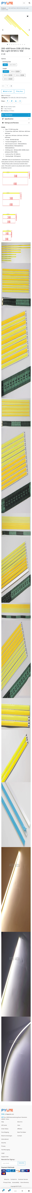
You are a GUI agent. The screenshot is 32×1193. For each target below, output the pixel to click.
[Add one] (11, 86)
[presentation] (2, 30)
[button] (7, 44)
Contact (19, 1135)
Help (2, 1121)
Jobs (18, 1125)
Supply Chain (5, 1156)
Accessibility (15, 1182)
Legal (2, 1153)
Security (3, 1142)
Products (3, 8)
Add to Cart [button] (8, 91)
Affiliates (19, 1128)
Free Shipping (5, 1132)
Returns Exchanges (6, 1135)
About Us (19, 1121)
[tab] (16, 115)
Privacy (3, 1146)
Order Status (4, 1128)
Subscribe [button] (21, 1163)
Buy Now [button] (20, 91)
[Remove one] (3, 86)
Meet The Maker (21, 1132)
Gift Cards (4, 1125)
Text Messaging (5, 1149)
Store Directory (24, 1182)
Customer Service (23, 1179)
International (4, 1139)
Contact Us (14, 1179)
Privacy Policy (7, 1182)
